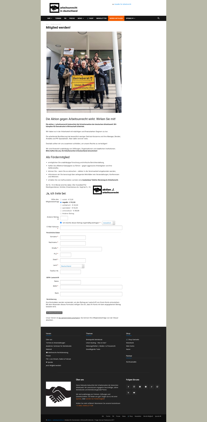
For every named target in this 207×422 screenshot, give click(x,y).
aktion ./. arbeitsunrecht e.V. (55, 420)
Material (49, 349)
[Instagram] (134, 387)
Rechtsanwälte (131, 362)
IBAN (55, 286)
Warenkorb (130, 343)
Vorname (54, 237)
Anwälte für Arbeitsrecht (122, 4)
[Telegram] (146, 387)
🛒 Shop (90, 18)
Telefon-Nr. (54, 271)
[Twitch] (157, 387)
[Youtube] (134, 393)
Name (56, 281)
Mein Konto (130, 346)
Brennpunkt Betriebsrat (94, 339)
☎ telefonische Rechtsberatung (57, 352)
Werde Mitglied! (116, 18)
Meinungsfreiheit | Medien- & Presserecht (100, 346)
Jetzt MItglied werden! (53, 365)
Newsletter (101, 18)
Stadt (55, 259)
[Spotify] (140, 387)
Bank (57, 293)
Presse (72, 18)
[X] (128, 393)
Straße (55, 248)
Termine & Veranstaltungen (55, 343)
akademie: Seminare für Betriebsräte (58, 346)
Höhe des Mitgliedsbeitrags (52, 200)
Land (55, 265)
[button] (158, 18)
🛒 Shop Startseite (132, 339)
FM (65, 18)
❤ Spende (49, 362)
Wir (48, 18)
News (80, 18)
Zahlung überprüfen (55, 312)
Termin (58, 18)
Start (47, 24)
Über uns (49, 339)
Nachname (53, 242)
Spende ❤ (129, 18)
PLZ (56, 254)
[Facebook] (128, 387)
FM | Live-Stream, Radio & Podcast (58, 359)
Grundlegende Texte (93, 349)
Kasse (128, 349)
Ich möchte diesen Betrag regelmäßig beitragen (81, 223)
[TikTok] (151, 387)
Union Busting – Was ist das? (96, 343)
